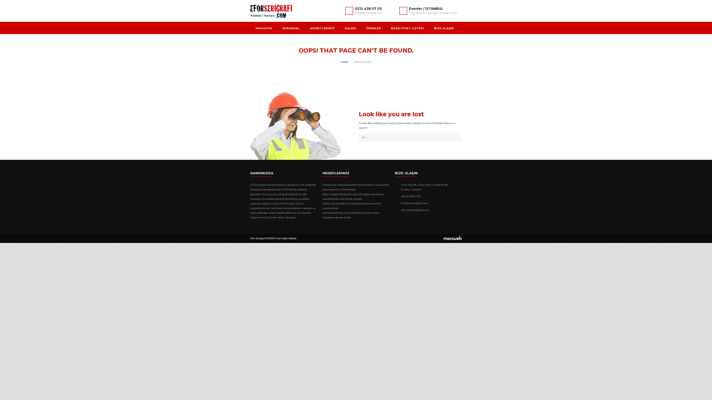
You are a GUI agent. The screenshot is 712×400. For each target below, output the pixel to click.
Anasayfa (264, 28)
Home (344, 61)
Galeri (350, 28)
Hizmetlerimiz (322, 28)
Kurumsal (291, 28)
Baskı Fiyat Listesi (407, 28)
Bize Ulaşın (444, 28)
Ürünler (373, 28)
